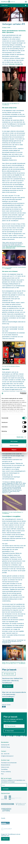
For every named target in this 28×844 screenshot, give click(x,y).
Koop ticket (5, 5)
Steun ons (5, 838)
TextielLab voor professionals (9, 762)
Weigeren (14, 449)
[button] (26, 2)
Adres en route (5, 767)
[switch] (24, 422)
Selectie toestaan (14, 445)
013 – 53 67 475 (5, 753)
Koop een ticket (10, 673)
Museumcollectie (5, 764)
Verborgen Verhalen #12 (16, 64)
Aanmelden (6, 788)
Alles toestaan (14, 441)
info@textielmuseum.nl (7, 756)
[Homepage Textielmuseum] (8, 2)
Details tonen (20, 437)
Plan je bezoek (11, 726)
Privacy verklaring (6, 771)
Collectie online (8, 700)
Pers (2, 773)
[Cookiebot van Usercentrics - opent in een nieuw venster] (20, 393)
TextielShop (4, 769)
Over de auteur (8, 686)
